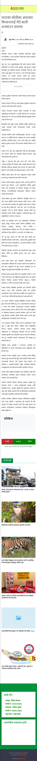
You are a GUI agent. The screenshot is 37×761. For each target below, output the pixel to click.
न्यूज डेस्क (12, 39)
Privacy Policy (21, 755)
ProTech (22, 758)
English (18, 441)
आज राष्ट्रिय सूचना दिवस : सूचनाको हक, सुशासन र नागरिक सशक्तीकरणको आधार (17, 667)
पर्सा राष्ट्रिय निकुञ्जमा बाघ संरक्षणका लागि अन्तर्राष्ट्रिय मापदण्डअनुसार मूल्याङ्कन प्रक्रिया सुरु (18, 561)
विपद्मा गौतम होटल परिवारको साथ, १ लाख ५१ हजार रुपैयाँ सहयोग (18, 490)
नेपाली (7, 441)
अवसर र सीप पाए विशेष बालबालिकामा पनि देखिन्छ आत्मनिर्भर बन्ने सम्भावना (17, 596)
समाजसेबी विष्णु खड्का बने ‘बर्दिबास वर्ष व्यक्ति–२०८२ (18, 631)
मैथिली (30, 441)
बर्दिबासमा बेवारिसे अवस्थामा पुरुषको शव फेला (16, 525)
